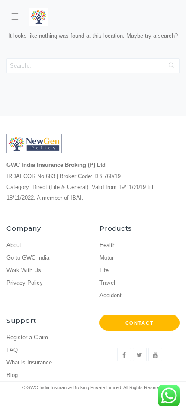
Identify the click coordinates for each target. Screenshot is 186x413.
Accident (110, 295)
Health (107, 245)
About (13, 245)
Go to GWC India (27, 257)
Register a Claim (27, 337)
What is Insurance (29, 362)
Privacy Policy (24, 283)
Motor (106, 257)
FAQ (12, 350)
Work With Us (23, 270)
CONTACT (139, 322)
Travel (107, 283)
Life (104, 270)
